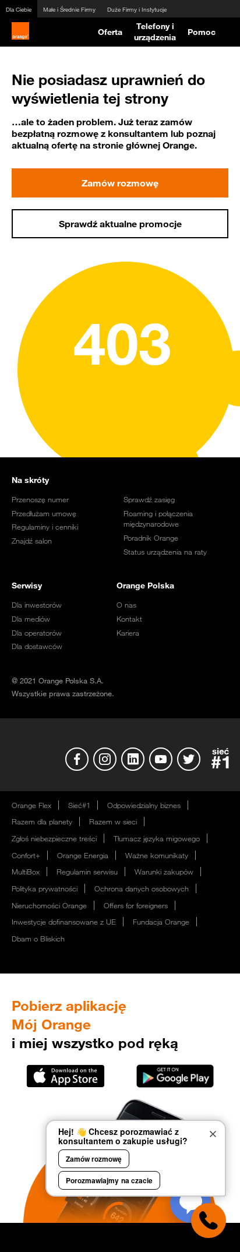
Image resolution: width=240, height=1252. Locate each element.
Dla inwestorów (37, 604)
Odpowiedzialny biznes (144, 805)
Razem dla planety (42, 821)
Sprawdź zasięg (149, 499)
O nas (126, 604)
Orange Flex (31, 805)
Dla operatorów (37, 632)
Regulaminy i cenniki (45, 526)
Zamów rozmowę (120, 183)
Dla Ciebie (18, 9)
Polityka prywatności (44, 888)
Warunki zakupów (164, 871)
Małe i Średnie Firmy (69, 9)
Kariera (128, 632)
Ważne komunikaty (156, 855)
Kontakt (129, 618)
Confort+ (26, 855)
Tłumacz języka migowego (157, 838)
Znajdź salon (32, 540)
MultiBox (26, 871)
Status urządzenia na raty (165, 551)
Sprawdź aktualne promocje (120, 224)
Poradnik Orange (150, 537)
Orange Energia (82, 855)
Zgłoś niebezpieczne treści (54, 838)
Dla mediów (31, 618)
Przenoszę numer (40, 499)
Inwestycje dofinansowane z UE (64, 921)
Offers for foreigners (136, 905)
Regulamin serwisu (87, 871)
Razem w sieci (113, 821)
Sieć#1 (79, 805)
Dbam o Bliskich (38, 938)
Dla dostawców (37, 646)
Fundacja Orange (161, 921)
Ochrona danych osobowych (141, 888)
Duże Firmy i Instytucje (137, 9)
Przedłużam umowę (44, 513)
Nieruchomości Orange (49, 905)
